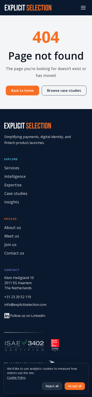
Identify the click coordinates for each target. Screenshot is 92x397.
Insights (11, 201)
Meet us (11, 236)
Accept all (75, 386)
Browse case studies (64, 90)
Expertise (13, 184)
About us (12, 227)
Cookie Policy (16, 377)
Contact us (14, 253)
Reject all (52, 386)
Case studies (15, 193)
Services (11, 167)
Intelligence (15, 176)
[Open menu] (83, 7)
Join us (10, 244)
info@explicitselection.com (25, 304)
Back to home (22, 90)
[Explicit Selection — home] (28, 8)
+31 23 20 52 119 (17, 297)
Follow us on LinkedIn (27, 315)
